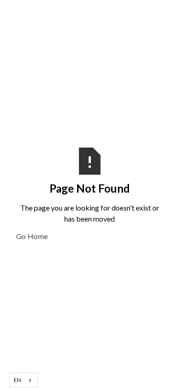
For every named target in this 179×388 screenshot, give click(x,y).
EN (17, 380)
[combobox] (23, 380)
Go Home (32, 236)
